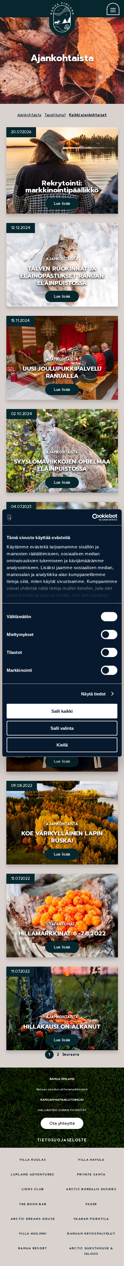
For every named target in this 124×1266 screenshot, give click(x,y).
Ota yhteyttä (62, 1123)
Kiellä (62, 744)
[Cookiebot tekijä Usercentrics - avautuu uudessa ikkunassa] (92, 517)
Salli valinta (62, 727)
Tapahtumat (54, 115)
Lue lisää (62, 203)
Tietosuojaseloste (62, 1140)
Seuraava (70, 1054)
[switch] (109, 634)
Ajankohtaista (29, 115)
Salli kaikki (62, 711)
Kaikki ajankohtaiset (88, 115)
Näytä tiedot (93, 693)
